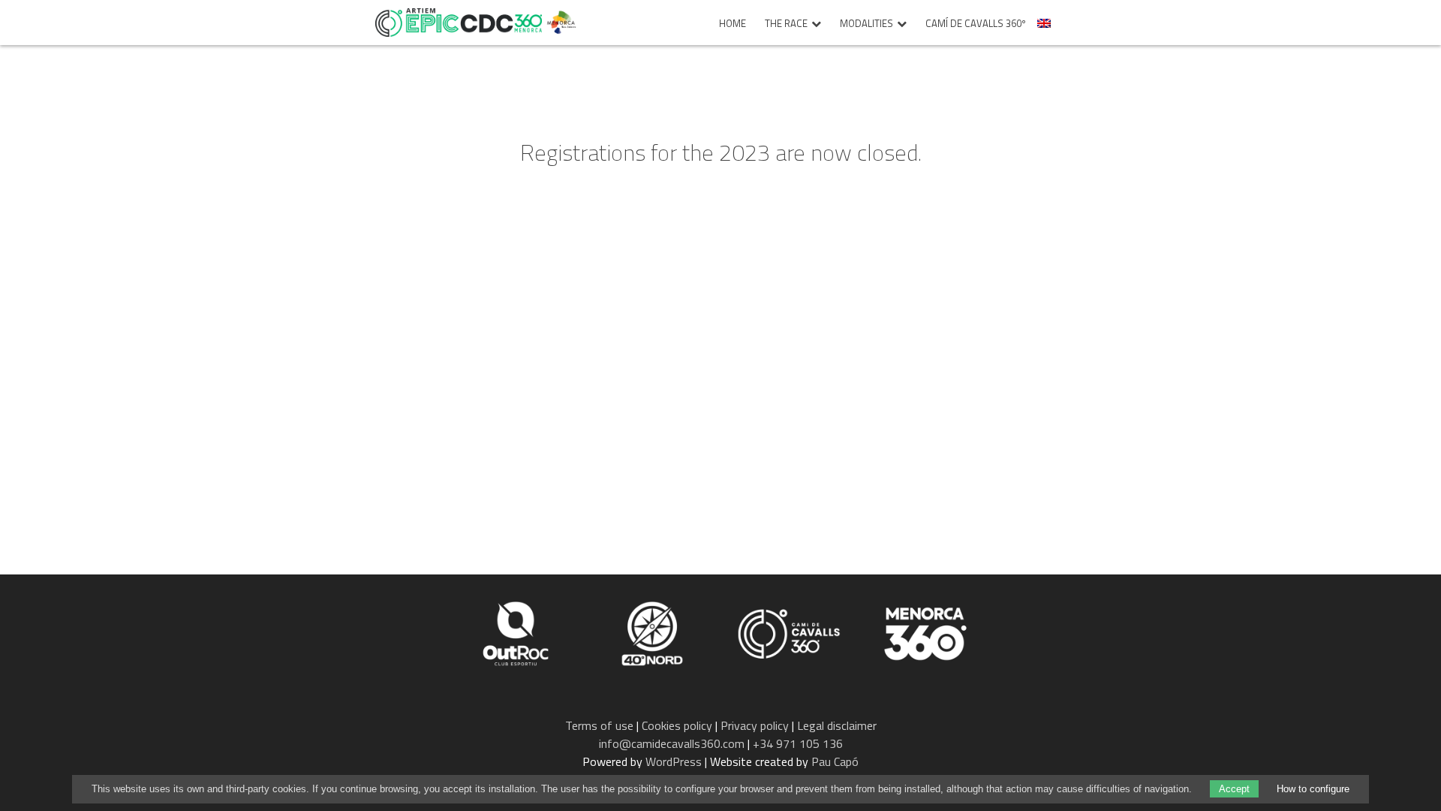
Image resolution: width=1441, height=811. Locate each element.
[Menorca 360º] (925, 632)
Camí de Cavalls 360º (975, 24)
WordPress (673, 761)
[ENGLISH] (1046, 27)
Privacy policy (754, 725)
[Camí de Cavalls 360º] (790, 632)
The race (786, 24)
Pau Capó (835, 761)
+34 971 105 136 (798, 743)
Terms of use (599, 725)
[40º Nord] (653, 632)
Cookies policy (677, 725)
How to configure (1313, 788)
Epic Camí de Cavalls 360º (458, 22)
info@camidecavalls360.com (672, 743)
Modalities (866, 24)
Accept (1234, 788)
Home (732, 24)
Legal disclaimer (837, 725)
